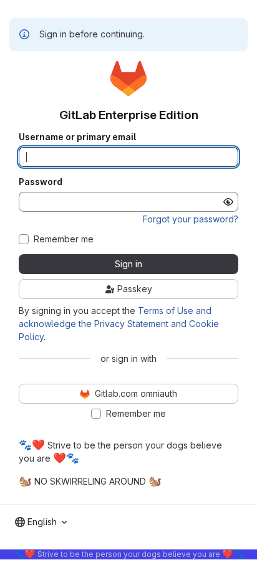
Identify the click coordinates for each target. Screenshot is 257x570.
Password (40, 182)
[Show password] (228, 202)
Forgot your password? (190, 219)
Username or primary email (77, 137)
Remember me (64, 239)
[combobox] (40, 522)
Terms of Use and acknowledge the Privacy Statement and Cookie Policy (119, 323)
